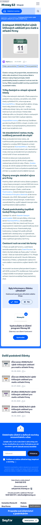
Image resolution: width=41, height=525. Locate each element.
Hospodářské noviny (10, 120)
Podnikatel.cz (7, 192)
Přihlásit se (33, 453)
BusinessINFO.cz (8, 104)
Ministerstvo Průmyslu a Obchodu (14, 194)
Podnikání (4, 17)
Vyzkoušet (20, 337)
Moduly (23, 503)
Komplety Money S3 (9, 503)
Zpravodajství (13, 17)
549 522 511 (11, 495)
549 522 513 (20, 482)
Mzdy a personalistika (9, 66)
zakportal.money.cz (20, 489)
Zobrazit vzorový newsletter (27, 446)
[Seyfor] (7, 520)
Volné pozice (29, 520)
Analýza (33, 163)
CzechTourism (27, 249)
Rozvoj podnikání (31, 66)
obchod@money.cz (27, 495)
